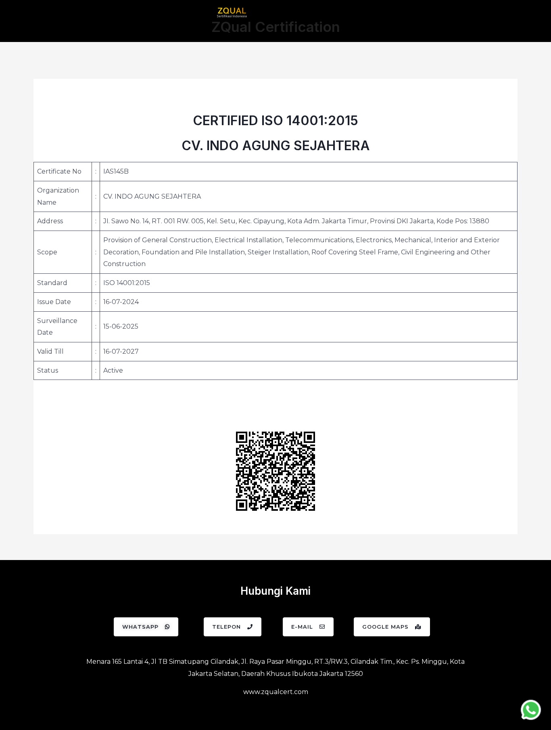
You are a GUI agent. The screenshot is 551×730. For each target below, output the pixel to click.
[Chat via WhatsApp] (531, 710)
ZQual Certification (275, 26)
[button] (146, 626)
